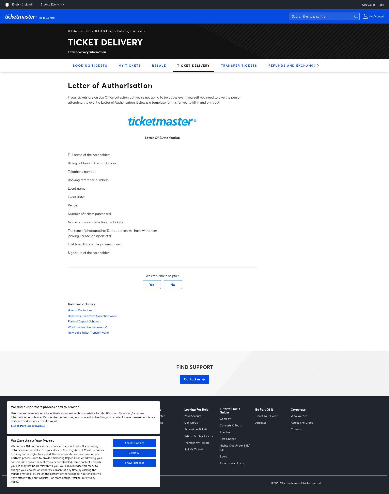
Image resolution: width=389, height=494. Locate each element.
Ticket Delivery (104, 31)
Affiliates (260, 422)
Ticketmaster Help (79, 31)
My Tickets (130, 65)
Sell (381, 4)
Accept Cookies (134, 443)
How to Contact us (80, 310)
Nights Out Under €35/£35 (235, 448)
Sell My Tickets (193, 449)
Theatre (225, 432)
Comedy (225, 419)
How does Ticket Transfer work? (88, 332)
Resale (159, 65)
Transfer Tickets (239, 65)
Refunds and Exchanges (293, 65)
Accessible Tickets (195, 429)
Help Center (157, 416)
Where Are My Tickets (198, 436)
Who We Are (299, 416)
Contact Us (156, 422)
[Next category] (316, 65)
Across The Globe (302, 422)
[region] (83, 444)
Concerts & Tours (231, 425)
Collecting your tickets (131, 31)
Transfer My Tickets (196, 443)
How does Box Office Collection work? (92, 316)
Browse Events (50, 4)
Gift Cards (368, 4)
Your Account (192, 416)
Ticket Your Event (266, 416)
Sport (223, 456)
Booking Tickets (90, 65)
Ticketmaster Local (232, 463)
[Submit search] (356, 16)
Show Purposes (134, 463)
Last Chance (228, 439)
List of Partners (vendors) (28, 426)
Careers (296, 429)
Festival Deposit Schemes (84, 321)
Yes (151, 284)
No (173, 284)
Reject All (134, 453)
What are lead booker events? (87, 327)
